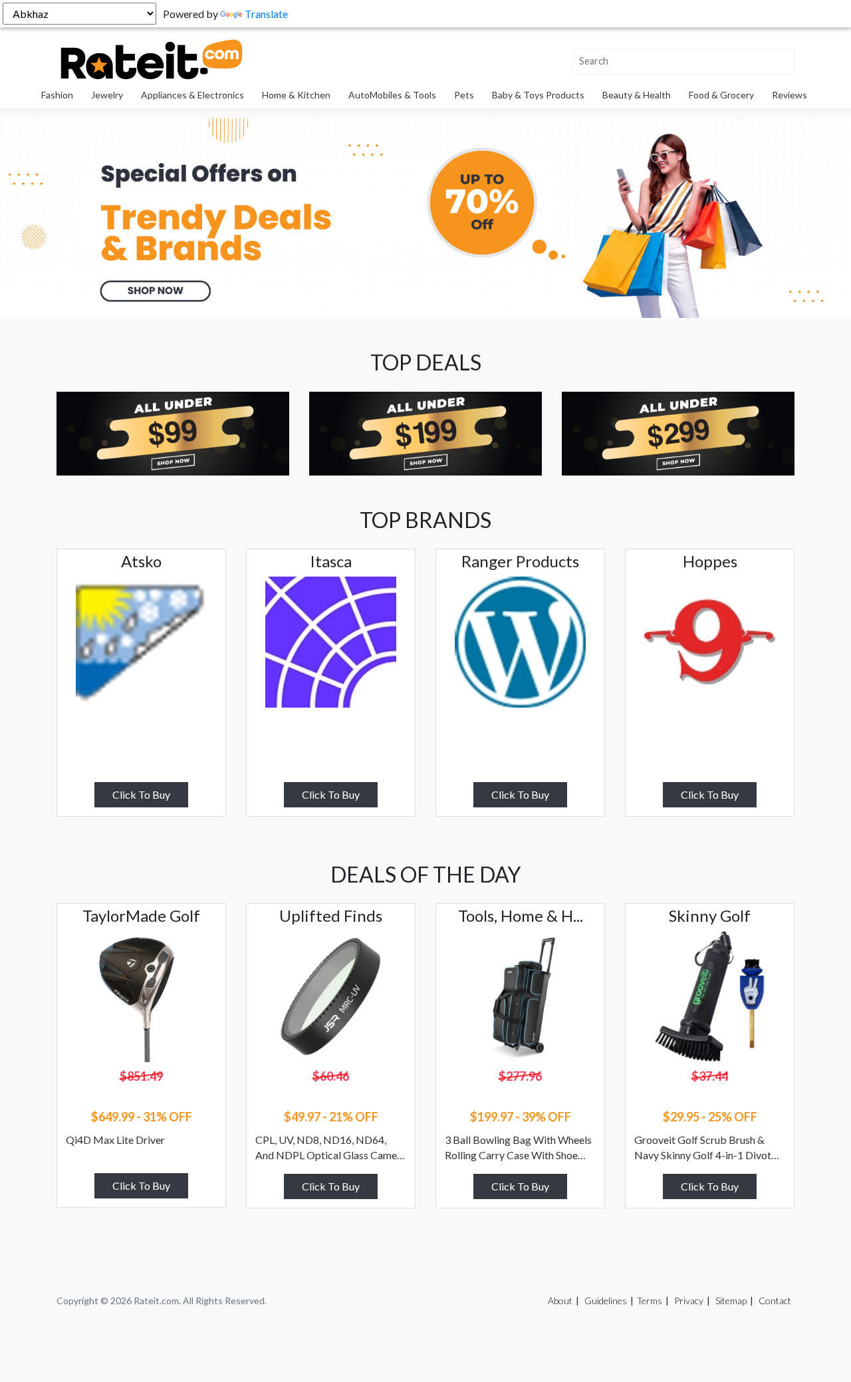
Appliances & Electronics (192, 94)
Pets (464, 94)
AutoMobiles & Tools (392, 94)
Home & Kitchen (296, 94)
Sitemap (731, 1300)
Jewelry (107, 94)
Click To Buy (141, 794)
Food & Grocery (721, 94)
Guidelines (605, 1300)
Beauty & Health (636, 94)
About (560, 1300)
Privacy (688, 1300)
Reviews (789, 94)
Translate (266, 13)
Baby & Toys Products (538, 94)
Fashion (57, 94)
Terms (649, 1300)
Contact (775, 1300)
